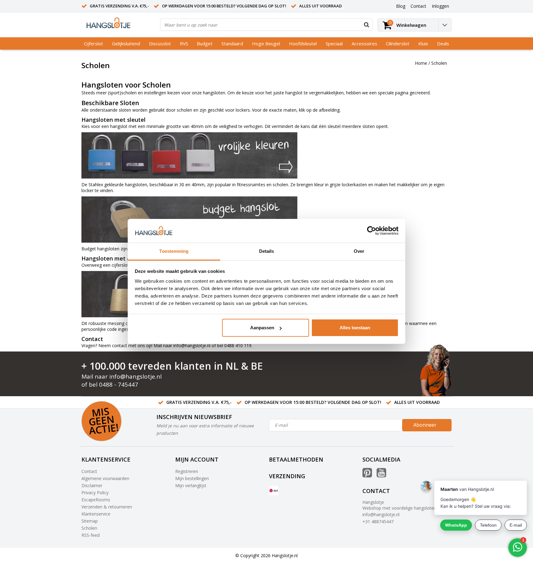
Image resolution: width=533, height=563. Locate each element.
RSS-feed (90, 535)
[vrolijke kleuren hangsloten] (266, 155)
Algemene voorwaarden (105, 478)
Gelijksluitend (126, 43)
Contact (89, 471)
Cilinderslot (397, 43)
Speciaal (334, 43)
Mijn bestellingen (192, 478)
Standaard (232, 43)
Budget (205, 43)
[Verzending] (273, 490)
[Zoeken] (366, 24)
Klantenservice (95, 514)
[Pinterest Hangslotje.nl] (367, 475)
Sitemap (89, 521)
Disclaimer (91, 485)
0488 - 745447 (118, 384)
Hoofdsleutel (303, 43)
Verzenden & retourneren (106, 507)
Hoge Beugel (266, 43)
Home (421, 63)
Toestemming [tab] (173, 251)
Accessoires (364, 43)
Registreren (186, 471)
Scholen (439, 63)
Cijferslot (93, 43)
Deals (443, 43)
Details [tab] (266, 251)
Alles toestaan (355, 327)
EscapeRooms (95, 500)
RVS (184, 43)
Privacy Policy (95, 492)
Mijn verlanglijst (190, 485)
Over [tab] (359, 251)
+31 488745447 (378, 521)
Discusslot (160, 43)
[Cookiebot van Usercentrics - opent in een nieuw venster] (372, 231)
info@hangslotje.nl (191, 345)
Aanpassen (262, 327)
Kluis (423, 43)
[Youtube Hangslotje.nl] (381, 475)
